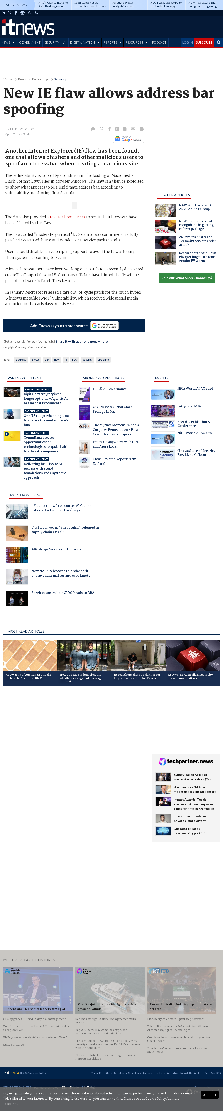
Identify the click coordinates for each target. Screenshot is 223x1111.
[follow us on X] (10, 13)
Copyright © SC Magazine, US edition (24, 347)
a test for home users (66, 217)
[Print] (141, 129)
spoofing (103, 359)
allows (35, 359)
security (88, 359)
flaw (56, 359)
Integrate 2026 (189, 407)
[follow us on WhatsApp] (30, 13)
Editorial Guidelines (129, 1073)
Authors (147, 1073)
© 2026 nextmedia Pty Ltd (35, 1073)
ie (66, 359)
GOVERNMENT (30, 42)
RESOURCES (134, 42)
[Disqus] (74, 747)
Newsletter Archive (191, 1073)
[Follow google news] (127, 138)
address (21, 359)
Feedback (159, 1073)
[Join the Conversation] (93, 129)
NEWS (6, 42)
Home (7, 79)
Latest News (15, 5)
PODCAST (159, 42)
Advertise (173, 1073)
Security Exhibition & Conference (193, 424)
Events (161, 378)
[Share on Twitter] (102, 129)
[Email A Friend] (133, 129)
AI (64, 42)
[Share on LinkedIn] (117, 129)
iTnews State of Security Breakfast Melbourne (196, 453)
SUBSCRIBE (204, 42)
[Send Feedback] (125, 129)
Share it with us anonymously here (82, 341)
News (22, 79)
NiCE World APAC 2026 (195, 389)
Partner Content (25, 378)
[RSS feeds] (36, 13)
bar (47, 359)
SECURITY (52, 42)
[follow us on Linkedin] (3, 13)
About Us (110, 1073)
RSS (218, 1073)
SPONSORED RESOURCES (103, 378)
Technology (40, 79)
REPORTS (110, 42)
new (74, 359)
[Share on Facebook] (109, 129)
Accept (209, 1095)
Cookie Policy (155, 1098)
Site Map (210, 1073)
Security (60, 79)
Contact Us (97, 1073)
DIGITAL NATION (82, 42)
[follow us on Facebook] (16, 13)
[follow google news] (23, 13)
